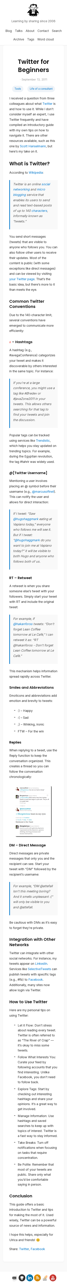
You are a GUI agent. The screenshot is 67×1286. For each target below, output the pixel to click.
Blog (8, 31)
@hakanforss (22, 624)
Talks (19, 31)
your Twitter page (22, 279)
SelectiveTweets (39, 969)
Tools (17, 88)
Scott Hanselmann (33, 146)
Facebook (35, 979)
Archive (18, 39)
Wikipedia (36, 172)
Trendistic (43, 440)
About (30, 31)
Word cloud (45, 39)
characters (39, 211)
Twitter (47, 103)
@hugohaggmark (25, 519)
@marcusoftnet (43, 491)
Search (57, 31)
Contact (43, 31)
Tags (30, 39)
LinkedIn (41, 963)
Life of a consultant (41, 88)
